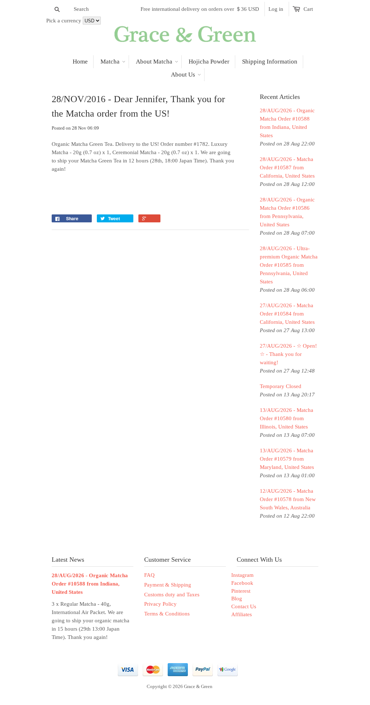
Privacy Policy (160, 604)
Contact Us (243, 606)
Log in (275, 9)
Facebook (242, 583)
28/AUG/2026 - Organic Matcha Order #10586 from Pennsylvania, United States (287, 212)
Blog (236, 598)
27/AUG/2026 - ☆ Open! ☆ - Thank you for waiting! (288, 354)
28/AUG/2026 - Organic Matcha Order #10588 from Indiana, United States (287, 123)
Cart (308, 9)
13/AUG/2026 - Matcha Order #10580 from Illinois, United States (286, 418)
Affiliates (241, 614)
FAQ (149, 575)
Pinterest (240, 591)
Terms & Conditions (167, 614)
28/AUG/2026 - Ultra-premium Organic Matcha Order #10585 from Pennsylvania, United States (289, 264)
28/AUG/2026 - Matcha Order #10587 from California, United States (287, 167)
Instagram (242, 575)
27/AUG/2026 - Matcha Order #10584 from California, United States (287, 314)
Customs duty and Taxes (171, 594)
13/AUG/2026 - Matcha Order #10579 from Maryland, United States (287, 459)
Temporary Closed (280, 386)
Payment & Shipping (167, 585)
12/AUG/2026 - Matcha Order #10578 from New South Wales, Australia (288, 499)
